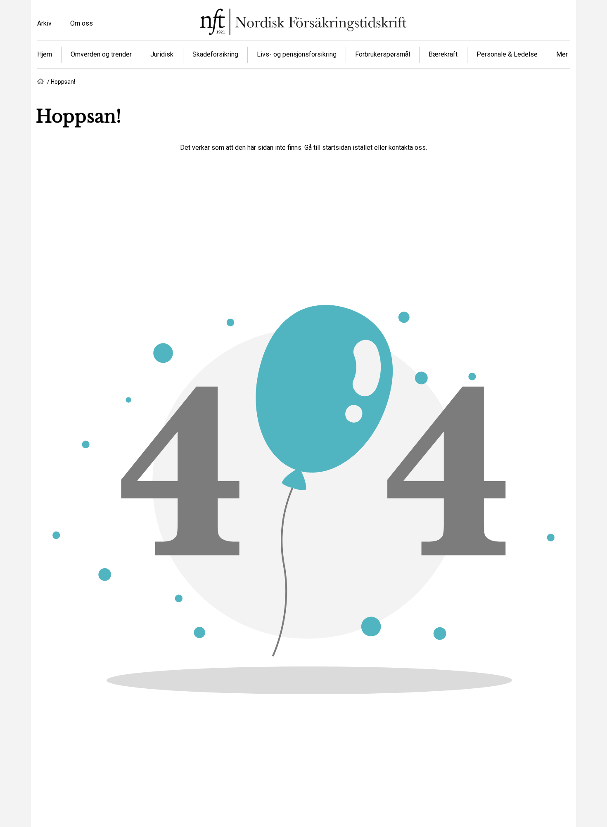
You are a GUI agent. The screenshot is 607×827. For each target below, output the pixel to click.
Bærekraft (443, 54)
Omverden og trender (101, 54)
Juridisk (161, 54)
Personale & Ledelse (507, 54)
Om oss (81, 23)
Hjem (44, 54)
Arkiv (44, 23)
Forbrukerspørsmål (382, 54)
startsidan (336, 147)
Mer (562, 54)
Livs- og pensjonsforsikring (297, 54)
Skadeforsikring (215, 54)
